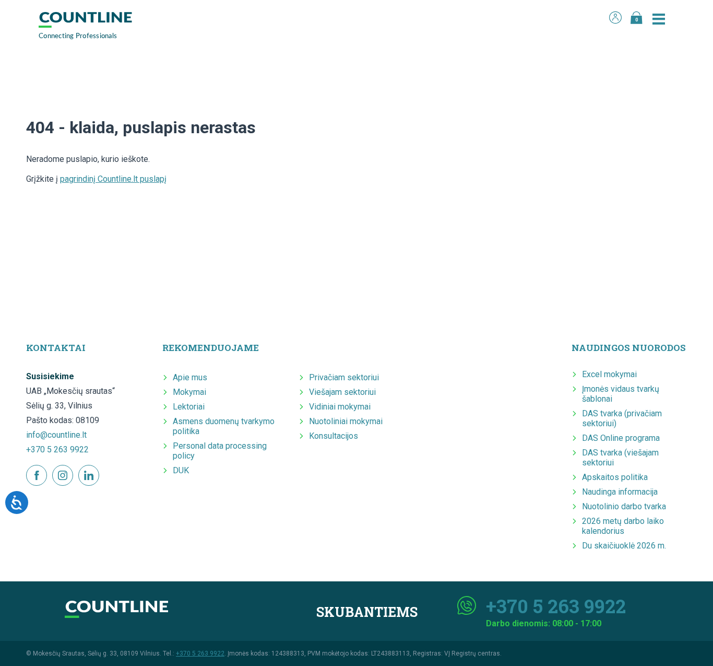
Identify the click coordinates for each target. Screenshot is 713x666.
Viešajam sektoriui (342, 392)
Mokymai (189, 392)
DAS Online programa (621, 438)
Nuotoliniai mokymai (346, 421)
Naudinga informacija (620, 492)
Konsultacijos (333, 436)
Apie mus (190, 377)
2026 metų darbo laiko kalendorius (623, 526)
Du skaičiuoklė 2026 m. (624, 546)
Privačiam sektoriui (344, 377)
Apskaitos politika (615, 477)
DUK (181, 470)
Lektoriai (189, 407)
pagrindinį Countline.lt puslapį (113, 179)
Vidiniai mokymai (340, 407)
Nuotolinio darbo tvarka (624, 506)
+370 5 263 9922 (57, 449)
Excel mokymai (609, 374)
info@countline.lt (56, 435)
